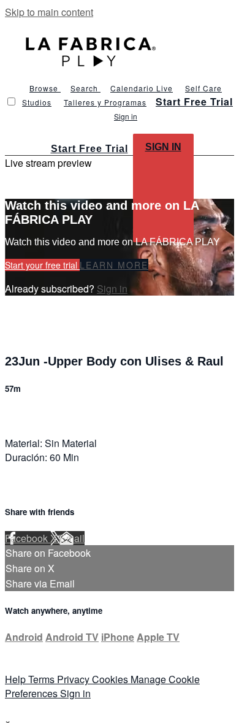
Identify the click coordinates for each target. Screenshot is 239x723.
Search (85, 88)
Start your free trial (42, 265)
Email (72, 538)
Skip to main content (49, 12)
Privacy (74, 679)
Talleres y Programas (105, 102)
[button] (11, 101)
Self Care (203, 88)
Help (16, 679)
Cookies (111, 679)
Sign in (125, 116)
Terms (42, 679)
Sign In (163, 147)
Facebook (27, 538)
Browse (45, 88)
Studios (36, 102)
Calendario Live (141, 88)
